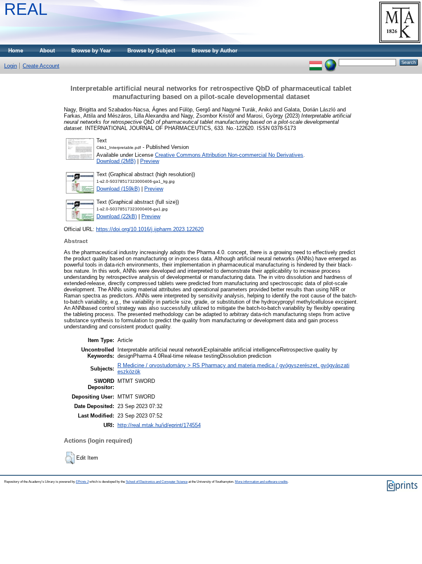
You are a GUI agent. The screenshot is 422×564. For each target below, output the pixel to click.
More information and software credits (261, 482)
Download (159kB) (118, 189)
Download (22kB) (116, 216)
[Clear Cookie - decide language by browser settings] (330, 62)
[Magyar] (315, 62)
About (47, 50)
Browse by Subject (151, 50)
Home (15, 50)
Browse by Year (91, 50)
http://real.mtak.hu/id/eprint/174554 (159, 425)
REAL (25, 9)
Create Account (41, 66)
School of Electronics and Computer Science (157, 482)
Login (10, 66)
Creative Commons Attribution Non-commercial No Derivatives (229, 155)
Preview (149, 161)
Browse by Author (214, 50)
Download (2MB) (116, 161)
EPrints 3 (82, 482)
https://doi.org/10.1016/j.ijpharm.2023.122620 (150, 229)
